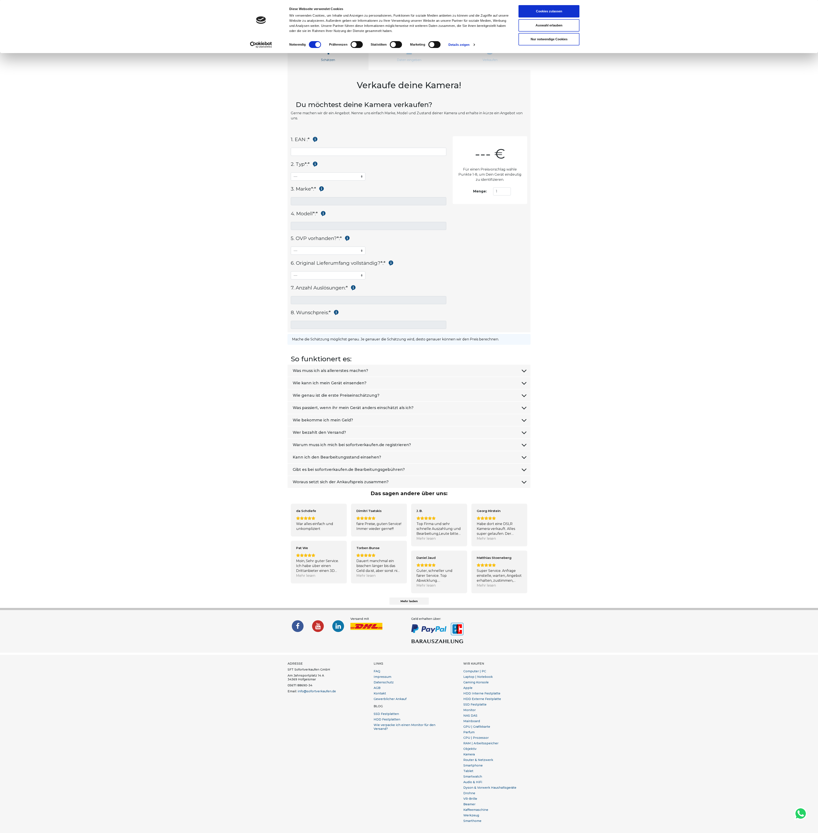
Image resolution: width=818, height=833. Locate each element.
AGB (377, 688)
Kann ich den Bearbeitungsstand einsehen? (337, 457)
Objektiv (470, 749)
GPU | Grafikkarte (476, 727)
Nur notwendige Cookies (549, 39)
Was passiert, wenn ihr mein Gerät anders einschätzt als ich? (353, 407)
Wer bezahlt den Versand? (319, 432)
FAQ (377, 671)
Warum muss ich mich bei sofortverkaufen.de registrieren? (352, 445)
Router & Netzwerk (478, 760)
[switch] (357, 44)
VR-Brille (470, 799)
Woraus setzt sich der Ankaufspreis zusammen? (341, 482)
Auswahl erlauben (549, 25)
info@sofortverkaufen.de (317, 691)
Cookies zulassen (549, 11)
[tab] (328, 53)
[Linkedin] (338, 626)
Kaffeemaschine (475, 810)
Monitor (469, 710)
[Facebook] (298, 626)
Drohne (469, 793)
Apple (467, 688)
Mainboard (471, 721)
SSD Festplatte (475, 704)
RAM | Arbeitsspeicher (480, 743)
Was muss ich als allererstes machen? (330, 370)
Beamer (469, 804)
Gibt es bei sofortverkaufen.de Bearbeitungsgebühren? (349, 469)
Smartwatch (472, 776)
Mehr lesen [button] (426, 539)
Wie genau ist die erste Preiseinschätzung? (336, 395)
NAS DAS (470, 715)
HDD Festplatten (387, 719)
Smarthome (472, 821)
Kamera (469, 754)
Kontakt (380, 693)
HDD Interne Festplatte (481, 693)
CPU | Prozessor (476, 738)
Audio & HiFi (472, 782)
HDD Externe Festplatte (482, 699)
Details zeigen (458, 44)
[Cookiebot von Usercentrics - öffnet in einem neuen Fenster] (261, 45)
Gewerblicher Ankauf (390, 699)
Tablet (468, 771)
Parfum (469, 732)
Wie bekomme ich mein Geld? (323, 420)
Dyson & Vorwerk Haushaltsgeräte (489, 788)
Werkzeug (471, 815)
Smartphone (473, 765)
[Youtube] (318, 626)
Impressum (382, 677)
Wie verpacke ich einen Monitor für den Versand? (404, 727)
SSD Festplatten (386, 714)
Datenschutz (384, 682)
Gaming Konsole (476, 682)
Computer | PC (474, 671)
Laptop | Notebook (478, 677)
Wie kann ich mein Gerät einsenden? (329, 383)
